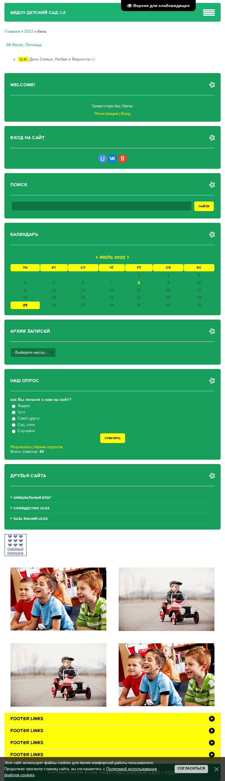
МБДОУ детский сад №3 (38, 12)
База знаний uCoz (30, 519)
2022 (28, 31)
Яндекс (24, 406)
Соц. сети (26, 425)
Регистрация (106, 113)
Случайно (26, 431)
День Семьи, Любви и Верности (59, 59)
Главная (12, 31)
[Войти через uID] (102, 158)
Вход (125, 113)
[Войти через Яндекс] (122, 158)
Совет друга (28, 418)
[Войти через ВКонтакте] (112, 158)
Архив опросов (48, 446)
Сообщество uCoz (31, 508)
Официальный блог (32, 498)
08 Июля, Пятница (24, 44)
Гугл (21, 412)
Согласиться (191, 768)
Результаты (21, 446)
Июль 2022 (112, 257)
